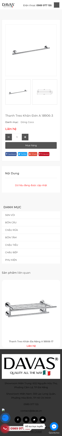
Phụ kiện (11, 259)
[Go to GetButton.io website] (54, 433)
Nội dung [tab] (12, 173)
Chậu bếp (11, 252)
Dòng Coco (27, 122)
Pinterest (44, 154)
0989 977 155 (44, 5)
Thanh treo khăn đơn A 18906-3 (29, 115)
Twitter (23, 154)
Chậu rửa (11, 229)
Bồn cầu (11, 222)
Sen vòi (10, 215)
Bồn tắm (11, 237)
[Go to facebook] (54, 426)
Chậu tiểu (11, 244)
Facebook (11, 154)
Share (34, 154)
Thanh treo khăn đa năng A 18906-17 (31, 341)
